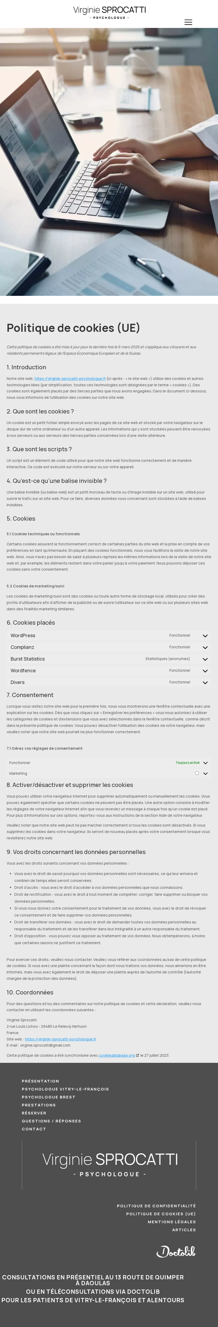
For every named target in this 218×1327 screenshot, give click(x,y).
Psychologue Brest (49, 1097)
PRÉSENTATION (40, 1081)
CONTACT (34, 1129)
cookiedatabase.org (117, 1055)
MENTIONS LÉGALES (172, 1222)
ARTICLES (184, 1230)
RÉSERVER (34, 1113)
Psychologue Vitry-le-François (65, 1089)
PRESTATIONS (39, 1105)
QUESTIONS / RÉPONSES (51, 1121)
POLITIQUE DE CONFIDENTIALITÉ (156, 1206)
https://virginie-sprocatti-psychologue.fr (70, 378)
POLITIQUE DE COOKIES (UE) (161, 1214)
